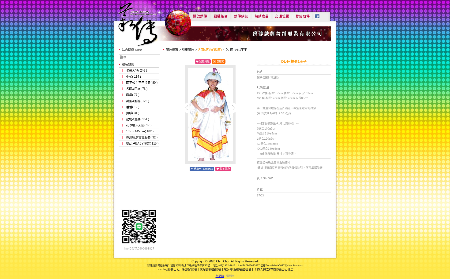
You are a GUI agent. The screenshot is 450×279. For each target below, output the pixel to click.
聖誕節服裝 (189, 269)
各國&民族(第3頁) (210, 49)
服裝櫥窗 (220, 14)
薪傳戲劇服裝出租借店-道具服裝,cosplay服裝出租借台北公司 (146, 24)
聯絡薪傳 (302, 14)
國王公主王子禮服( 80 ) (142, 82)
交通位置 (282, 14)
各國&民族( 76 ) (136, 88)
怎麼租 (220, 61)
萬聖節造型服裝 (210, 269)
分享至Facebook (203, 168)
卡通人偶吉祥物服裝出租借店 (273, 269)
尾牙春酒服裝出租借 (237, 269)
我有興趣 (204, 61)
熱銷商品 (261, 14)
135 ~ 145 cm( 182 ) (140, 131)
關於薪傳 (199, 14)
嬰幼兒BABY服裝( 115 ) (142, 143)
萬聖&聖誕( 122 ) (137, 100)
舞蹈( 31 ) (132, 113)
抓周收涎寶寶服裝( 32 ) (142, 137)
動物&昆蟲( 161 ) (137, 119)
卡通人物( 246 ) (136, 70)
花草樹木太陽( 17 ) (138, 125)
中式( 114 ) (133, 76)
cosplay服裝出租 (168, 269)
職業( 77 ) (132, 94)
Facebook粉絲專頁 (319, 14)
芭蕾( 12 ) (132, 107)
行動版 (220, 276)
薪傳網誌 (241, 14)
